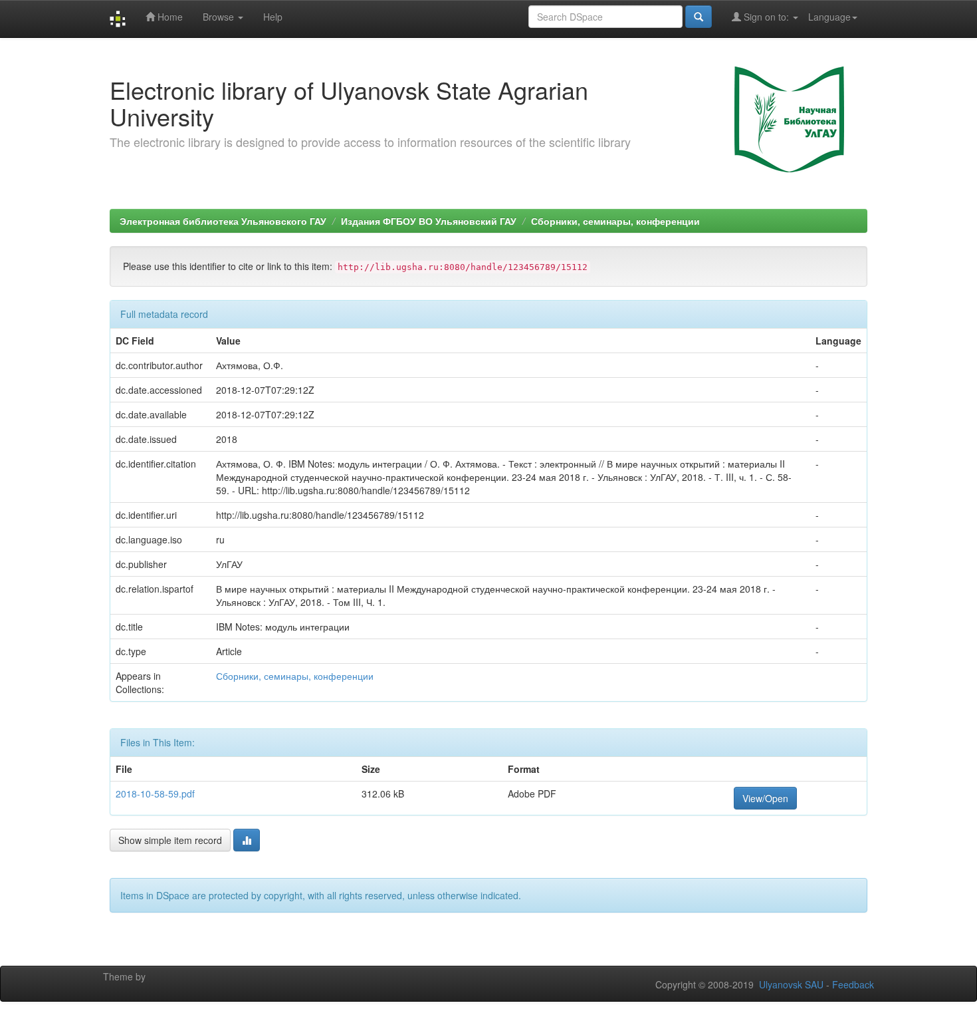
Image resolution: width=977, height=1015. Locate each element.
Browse (220, 16)
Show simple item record (170, 840)
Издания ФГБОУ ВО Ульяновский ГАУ (428, 220)
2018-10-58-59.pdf (155, 793)
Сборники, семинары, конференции (615, 220)
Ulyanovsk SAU (791, 984)
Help (272, 16)
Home (169, 16)
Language (829, 16)
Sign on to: (766, 16)
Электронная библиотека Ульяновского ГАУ (223, 220)
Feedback (853, 984)
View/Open (765, 798)
